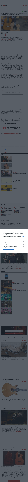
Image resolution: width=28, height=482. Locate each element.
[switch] (23, 241)
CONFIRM (8, 249)
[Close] (26, 230)
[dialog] (14, 241)
